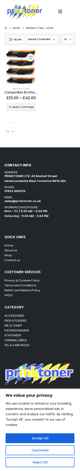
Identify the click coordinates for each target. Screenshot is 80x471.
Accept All (40, 438)
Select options (23, 107)
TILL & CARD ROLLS (16, 345)
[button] (62, 11)
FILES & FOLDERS (15, 320)
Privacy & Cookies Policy (22, 280)
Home (8, 245)
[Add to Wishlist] (30, 58)
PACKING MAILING (16, 330)
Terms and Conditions (20, 285)
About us (10, 250)
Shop (8, 255)
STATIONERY (12, 335)
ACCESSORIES (14, 316)
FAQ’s (8, 295)
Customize (40, 450)
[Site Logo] (24, 12)
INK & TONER (13, 325)
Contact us (12, 260)
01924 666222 (15, 191)
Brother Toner (21, 88)
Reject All (40, 462)
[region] (40, 430)
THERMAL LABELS (15, 340)
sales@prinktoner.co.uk (22, 201)
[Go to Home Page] (5, 28)
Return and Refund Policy (22, 290)
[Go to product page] (21, 67)
